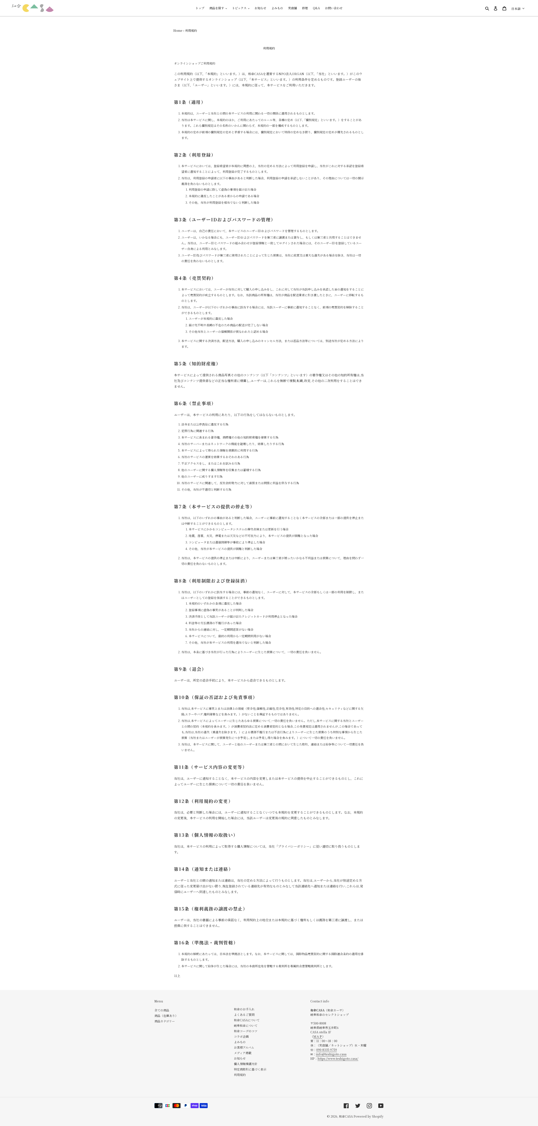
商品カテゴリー (164, 1021)
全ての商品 (161, 1010)
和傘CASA (346, 1116)
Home (177, 30)
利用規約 (240, 1075)
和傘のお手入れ (244, 1009)
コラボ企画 (241, 1036)
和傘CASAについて (247, 1020)
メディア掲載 (242, 1053)
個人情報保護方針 (245, 1064)
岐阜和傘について (245, 1025)
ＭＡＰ (317, 1036)
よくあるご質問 (244, 1014)
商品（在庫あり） (166, 1016)
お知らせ (240, 1058)
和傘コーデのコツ (245, 1031)
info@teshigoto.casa (331, 1054)
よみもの (240, 1042)
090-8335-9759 (326, 1050)
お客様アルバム (244, 1047)
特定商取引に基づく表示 (250, 1069)
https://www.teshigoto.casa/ (338, 1058)
